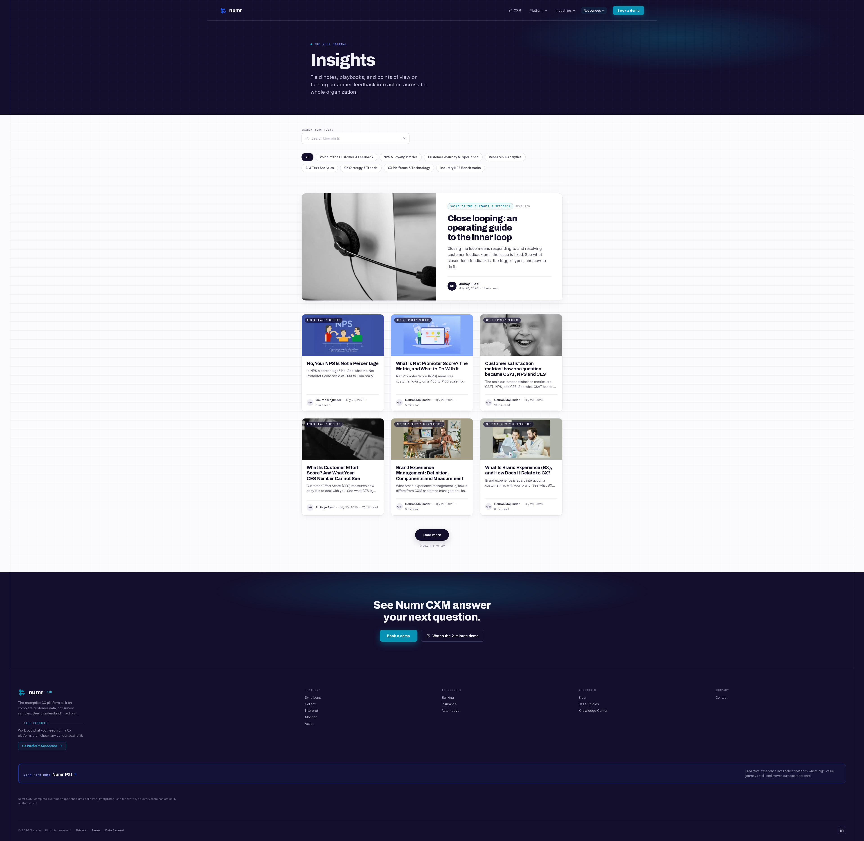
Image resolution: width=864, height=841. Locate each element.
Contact (722, 697)
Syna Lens (313, 697)
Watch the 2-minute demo (455, 636)
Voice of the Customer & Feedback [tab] (346, 157)
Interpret (311, 710)
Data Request (114, 830)
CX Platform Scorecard (39, 746)
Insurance (449, 704)
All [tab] (307, 157)
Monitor (311, 717)
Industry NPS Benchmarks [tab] (460, 168)
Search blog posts (317, 129)
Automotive (450, 710)
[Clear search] (404, 138)
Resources (592, 10)
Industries (564, 10)
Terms (96, 830)
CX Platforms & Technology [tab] (409, 168)
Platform (536, 10)
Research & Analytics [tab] (505, 157)
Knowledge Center (593, 710)
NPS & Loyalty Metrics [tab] (400, 157)
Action (309, 723)
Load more (432, 535)
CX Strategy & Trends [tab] (360, 168)
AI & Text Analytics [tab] (320, 168)
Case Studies (588, 704)
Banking (448, 697)
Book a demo (628, 10)
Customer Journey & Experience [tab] (453, 157)
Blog (581, 697)
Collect (310, 704)
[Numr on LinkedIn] (842, 830)
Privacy (81, 830)
